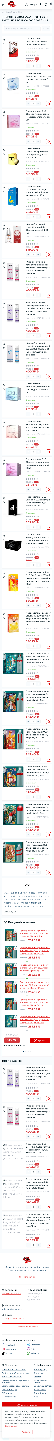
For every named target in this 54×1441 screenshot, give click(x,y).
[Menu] (3, 5)
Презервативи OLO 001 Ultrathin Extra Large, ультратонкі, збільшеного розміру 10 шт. (38, 190)
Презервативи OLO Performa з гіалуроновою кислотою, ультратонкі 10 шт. (37, 425)
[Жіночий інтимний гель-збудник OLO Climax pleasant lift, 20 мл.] (13, 234)
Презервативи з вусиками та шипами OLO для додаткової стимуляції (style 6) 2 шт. (37, 658)
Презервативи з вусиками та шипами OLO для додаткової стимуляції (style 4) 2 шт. (37, 733)
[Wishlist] (4, 43)
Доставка (38, 1373)
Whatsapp (36, 1353)
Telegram (35, 1344)
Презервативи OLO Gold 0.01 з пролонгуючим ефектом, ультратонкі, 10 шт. (37, 153)
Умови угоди (40, 1369)
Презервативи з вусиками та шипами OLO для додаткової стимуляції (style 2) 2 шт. (37, 808)
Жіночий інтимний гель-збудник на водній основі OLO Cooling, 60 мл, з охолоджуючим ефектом (38, 349)
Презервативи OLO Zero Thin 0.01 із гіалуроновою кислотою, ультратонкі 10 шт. (38, 501)
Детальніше (11, 1426)
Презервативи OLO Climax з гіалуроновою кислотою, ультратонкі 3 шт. (38, 115)
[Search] (46, 4)
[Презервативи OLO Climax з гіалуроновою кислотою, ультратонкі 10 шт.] (13, 469)
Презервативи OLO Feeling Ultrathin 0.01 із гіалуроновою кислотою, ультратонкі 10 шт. (37, 539)
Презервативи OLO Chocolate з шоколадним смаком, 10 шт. (36, 41)
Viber (33, 1349)
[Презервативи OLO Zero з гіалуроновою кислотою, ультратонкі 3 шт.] (13, 83)
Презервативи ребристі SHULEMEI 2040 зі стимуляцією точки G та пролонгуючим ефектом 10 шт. (38, 619)
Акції (36, 1397)
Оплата (37, 1376)
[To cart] (48, 66)
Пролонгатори (9, 1389)
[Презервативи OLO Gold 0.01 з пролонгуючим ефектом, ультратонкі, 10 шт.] (13, 158)
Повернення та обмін (42, 1381)
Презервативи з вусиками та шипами (17, 1381)
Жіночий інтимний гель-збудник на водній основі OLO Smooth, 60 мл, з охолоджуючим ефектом (38, 308)
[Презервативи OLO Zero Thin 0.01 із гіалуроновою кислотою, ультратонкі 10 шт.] (13, 507)
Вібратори (7, 1393)
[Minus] (28, 66)
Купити (41, 1040)
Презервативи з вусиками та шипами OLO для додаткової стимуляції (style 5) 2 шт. (37, 695)
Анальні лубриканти (12, 1376)
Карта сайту (40, 1389)
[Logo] (12, 4)
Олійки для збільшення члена (17, 1373)
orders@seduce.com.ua (13, 1318)
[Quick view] (4, 40)
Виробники (40, 1393)
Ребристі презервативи (14, 1369)
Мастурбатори (9, 1397)
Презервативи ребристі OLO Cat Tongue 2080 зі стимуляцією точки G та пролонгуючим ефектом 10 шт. (38, 578)
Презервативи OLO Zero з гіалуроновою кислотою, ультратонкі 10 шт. (38, 388)
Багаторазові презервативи (16, 1386)
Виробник (10, 12)
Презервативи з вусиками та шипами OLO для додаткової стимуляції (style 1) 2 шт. (37, 846)
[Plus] (38, 66)
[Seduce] (27, 1260)
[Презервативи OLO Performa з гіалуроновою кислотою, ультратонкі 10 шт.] (13, 431)
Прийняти (26, 1432)
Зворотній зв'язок (43, 1386)
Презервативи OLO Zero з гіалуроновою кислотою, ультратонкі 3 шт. (38, 77)
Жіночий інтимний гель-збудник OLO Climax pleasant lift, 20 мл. (37, 228)
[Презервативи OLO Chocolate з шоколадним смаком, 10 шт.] (13, 48)
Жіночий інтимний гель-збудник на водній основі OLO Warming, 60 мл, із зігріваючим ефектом (38, 268)
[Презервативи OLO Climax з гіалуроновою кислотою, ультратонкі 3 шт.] (13, 121)
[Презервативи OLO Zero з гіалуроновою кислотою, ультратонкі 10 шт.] (13, 393)
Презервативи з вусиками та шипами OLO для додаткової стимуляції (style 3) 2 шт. (37, 771)
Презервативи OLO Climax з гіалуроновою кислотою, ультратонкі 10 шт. (37, 463)
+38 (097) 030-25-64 (11, 1293)
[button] (23, 1051)
